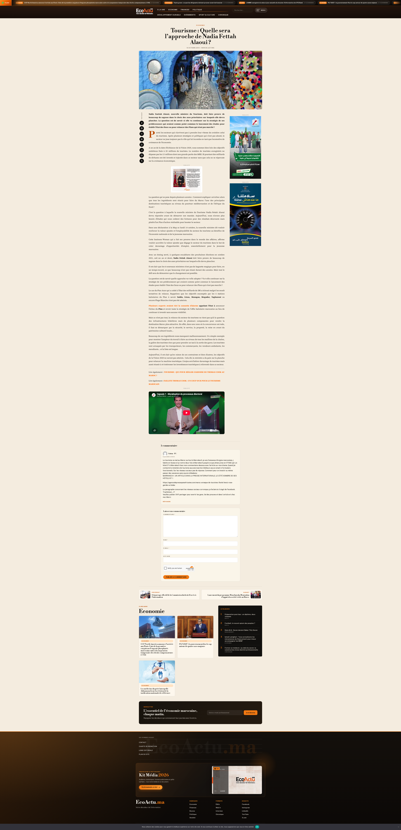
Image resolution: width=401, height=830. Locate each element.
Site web (166, 556)
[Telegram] (142, 150)
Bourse (192, 811)
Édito (218, 804)
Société (192, 818)
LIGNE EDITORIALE (146, 750)
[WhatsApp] (142, 144)
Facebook (245, 804)
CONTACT (142, 742)
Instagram (246, 808)
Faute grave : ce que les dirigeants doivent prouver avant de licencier (198, 3)
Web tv (218, 808)
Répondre (167, 501)
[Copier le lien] (142, 161)
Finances (185, 9)
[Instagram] (142, 128)
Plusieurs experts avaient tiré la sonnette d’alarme (173, 305)
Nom (165, 540)
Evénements (190, 15)
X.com (244, 818)
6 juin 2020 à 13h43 (169, 456)
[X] (142, 134)
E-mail (166, 548)
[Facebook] (142, 123)
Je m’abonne (250, 713)
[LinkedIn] (142, 139)
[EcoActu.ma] (145, 11)
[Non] (398, 827)
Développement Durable (169, 15)
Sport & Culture (207, 15)
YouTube (245, 814)
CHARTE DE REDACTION (148, 746)
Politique (197, 9)
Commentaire (169, 514)
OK (257, 827)
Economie (172, 9)
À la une (161, 9)
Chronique (223, 15)
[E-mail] (142, 155)
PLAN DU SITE (144, 754)
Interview (219, 811)
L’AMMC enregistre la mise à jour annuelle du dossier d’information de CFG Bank (274, 3)
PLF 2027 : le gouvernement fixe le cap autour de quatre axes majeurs (352, 3)
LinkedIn (245, 811)
